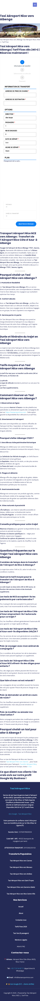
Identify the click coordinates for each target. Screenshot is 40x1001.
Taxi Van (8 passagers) (21, 933)
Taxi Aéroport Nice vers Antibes (21, 874)
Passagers (10, 122)
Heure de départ (12, 147)
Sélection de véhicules (26, 224)
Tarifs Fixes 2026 (21, 926)
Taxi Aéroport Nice (20, 788)
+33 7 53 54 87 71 (17, 968)
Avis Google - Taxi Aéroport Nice (20, 814)
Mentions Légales (21, 940)
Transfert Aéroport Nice (28, 764)
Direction (9, 114)
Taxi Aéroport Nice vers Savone (17, 762)
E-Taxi (29, 766)
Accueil (20, 907)
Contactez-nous (20, 920)
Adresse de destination (15, 99)
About (21, 913)
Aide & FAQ (21, 946)
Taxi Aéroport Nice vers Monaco (20, 867)
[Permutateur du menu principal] (35, 5)
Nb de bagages (11, 131)
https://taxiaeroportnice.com (16, 412)
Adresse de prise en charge (17, 91)
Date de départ (11, 139)
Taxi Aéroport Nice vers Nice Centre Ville (21, 894)
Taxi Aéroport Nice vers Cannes (21, 861)
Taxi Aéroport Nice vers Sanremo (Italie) (21, 887)
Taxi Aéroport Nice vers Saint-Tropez (21, 880)
